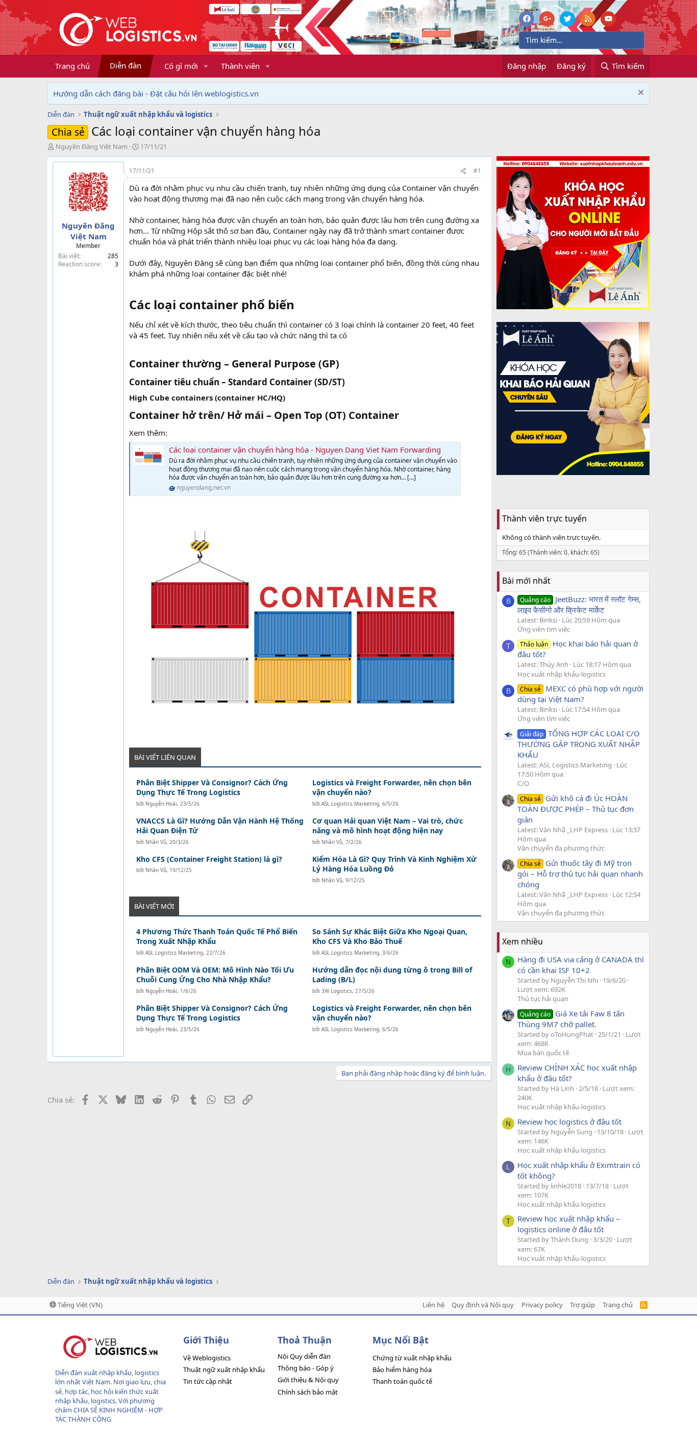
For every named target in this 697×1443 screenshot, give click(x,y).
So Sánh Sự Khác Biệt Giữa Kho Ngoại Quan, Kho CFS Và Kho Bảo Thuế (389, 937)
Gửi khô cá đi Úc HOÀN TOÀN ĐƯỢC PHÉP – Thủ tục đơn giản (575, 809)
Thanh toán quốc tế (402, 1381)
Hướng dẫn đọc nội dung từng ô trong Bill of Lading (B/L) (392, 975)
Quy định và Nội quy (483, 1304)
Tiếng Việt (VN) (79, 1304)
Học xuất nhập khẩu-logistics (561, 674)
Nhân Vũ (155, 841)
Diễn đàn (125, 65)
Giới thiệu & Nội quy (308, 1379)
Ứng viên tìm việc (543, 629)
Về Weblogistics (207, 1357)
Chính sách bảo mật (308, 1392)
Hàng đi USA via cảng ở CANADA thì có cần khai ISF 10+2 (580, 964)
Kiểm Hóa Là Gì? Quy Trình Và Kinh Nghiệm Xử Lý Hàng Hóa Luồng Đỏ (394, 864)
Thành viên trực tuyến (544, 518)
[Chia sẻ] (463, 171)
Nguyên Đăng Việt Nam (92, 146)
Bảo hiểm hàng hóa (402, 1369)
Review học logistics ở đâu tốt (569, 1121)
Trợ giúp (582, 1304)
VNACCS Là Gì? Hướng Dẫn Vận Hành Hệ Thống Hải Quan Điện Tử (220, 826)
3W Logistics (336, 990)
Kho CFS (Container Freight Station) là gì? (209, 859)
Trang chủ (72, 66)
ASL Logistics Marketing (350, 803)
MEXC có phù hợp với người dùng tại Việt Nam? (580, 693)
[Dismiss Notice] (639, 93)
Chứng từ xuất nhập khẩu (412, 1357)
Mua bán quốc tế (543, 1052)
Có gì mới (181, 66)
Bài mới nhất (526, 580)
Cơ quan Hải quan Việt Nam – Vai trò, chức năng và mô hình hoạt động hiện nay (387, 826)
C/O (523, 783)
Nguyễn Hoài (161, 803)
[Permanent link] (300, 306)
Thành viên (240, 66)
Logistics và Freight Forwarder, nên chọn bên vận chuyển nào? (391, 788)
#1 (477, 170)
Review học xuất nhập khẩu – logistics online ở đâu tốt (568, 1223)
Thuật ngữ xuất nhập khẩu (224, 1369)
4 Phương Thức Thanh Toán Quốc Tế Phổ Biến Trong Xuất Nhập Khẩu (216, 937)
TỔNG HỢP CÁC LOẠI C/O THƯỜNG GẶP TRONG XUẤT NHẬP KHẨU (578, 744)
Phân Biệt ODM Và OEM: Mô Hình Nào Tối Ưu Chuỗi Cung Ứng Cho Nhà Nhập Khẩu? (215, 975)
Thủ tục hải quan (542, 998)
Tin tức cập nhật (207, 1381)
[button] (206, 66)
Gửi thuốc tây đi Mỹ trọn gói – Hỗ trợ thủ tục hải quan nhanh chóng (580, 873)
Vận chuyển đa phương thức (561, 848)
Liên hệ (433, 1304)
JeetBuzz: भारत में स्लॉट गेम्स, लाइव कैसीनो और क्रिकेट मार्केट (579, 604)
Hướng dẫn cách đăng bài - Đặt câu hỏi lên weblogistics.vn (156, 93)
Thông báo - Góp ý (306, 1368)
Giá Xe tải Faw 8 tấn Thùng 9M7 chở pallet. (571, 1018)
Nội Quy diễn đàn (304, 1356)
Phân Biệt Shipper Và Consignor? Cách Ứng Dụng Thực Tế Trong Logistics (212, 788)
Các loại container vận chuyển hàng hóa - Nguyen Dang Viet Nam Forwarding (305, 449)
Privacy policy (542, 1304)
